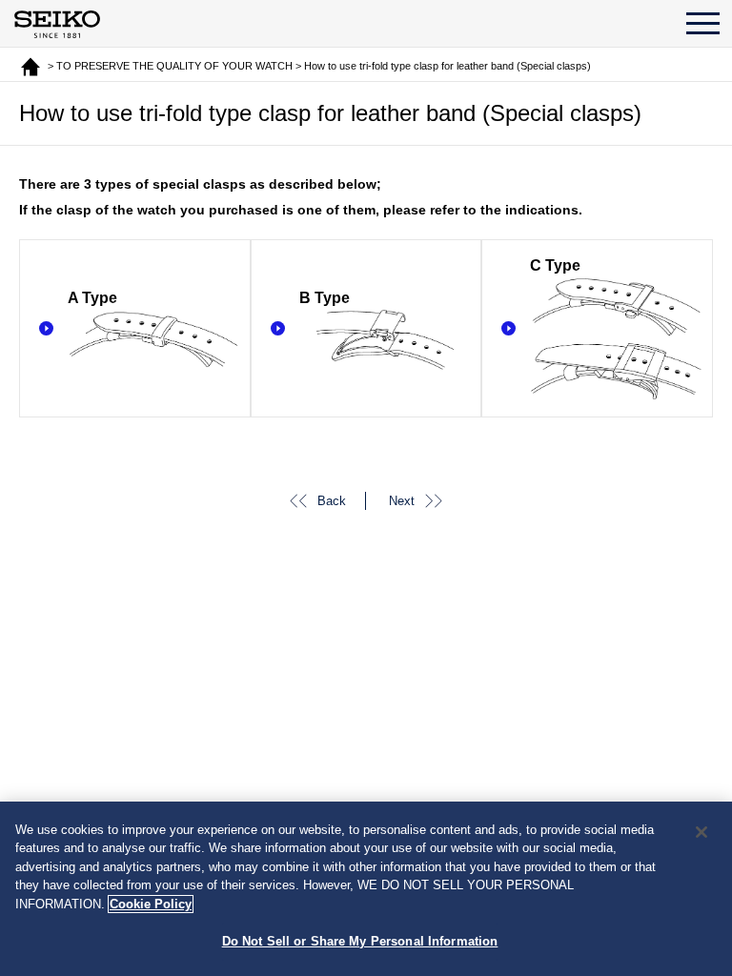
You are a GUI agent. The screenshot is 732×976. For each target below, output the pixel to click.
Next (402, 501)
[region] (366, 889)
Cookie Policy (151, 904)
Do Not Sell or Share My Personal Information (360, 941)
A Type (92, 298)
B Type (324, 298)
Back (331, 501)
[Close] (701, 832)
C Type (555, 265)
